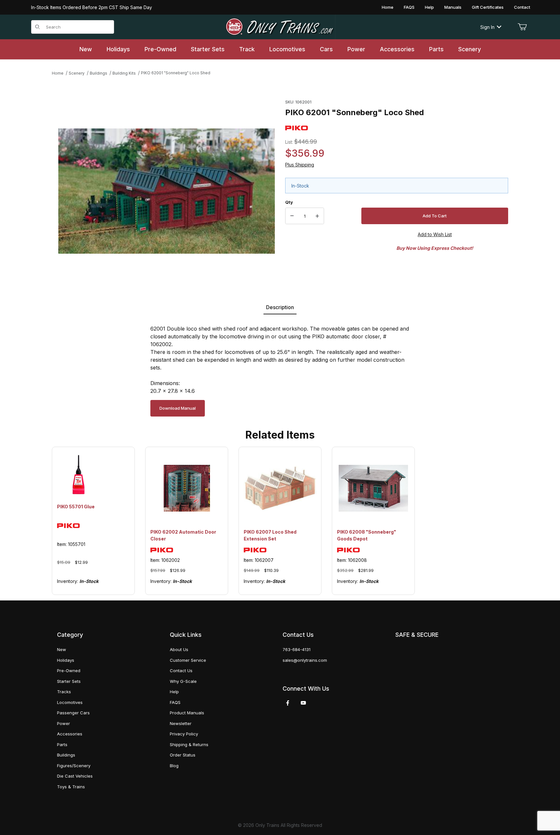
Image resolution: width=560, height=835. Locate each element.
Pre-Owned (68, 670)
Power (63, 723)
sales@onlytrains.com (305, 660)
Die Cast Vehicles (75, 776)
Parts (62, 744)
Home (387, 7)
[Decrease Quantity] (292, 216)
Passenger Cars (73, 712)
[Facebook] (288, 703)
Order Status (182, 754)
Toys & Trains (71, 786)
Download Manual (177, 408)
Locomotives (70, 702)
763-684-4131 (296, 649)
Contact (522, 7)
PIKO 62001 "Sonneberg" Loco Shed (175, 72)
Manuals (452, 7)
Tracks (64, 691)
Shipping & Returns (189, 744)
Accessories (69, 733)
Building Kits (124, 73)
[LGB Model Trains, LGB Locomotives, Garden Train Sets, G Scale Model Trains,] (280, 27)
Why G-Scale (183, 681)
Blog (174, 765)
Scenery (77, 73)
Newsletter (181, 723)
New (61, 649)
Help (429, 7)
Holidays (65, 660)
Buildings (98, 73)
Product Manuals (187, 712)
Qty (289, 202)
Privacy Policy (184, 733)
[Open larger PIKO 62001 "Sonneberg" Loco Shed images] (166, 191)
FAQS (409, 7)
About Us (179, 649)
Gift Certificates (488, 7)
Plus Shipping (299, 164)
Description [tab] (280, 307)
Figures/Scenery (73, 765)
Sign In (487, 27)
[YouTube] (303, 703)
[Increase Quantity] (317, 216)
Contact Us (181, 670)
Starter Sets (69, 681)
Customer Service (188, 660)
